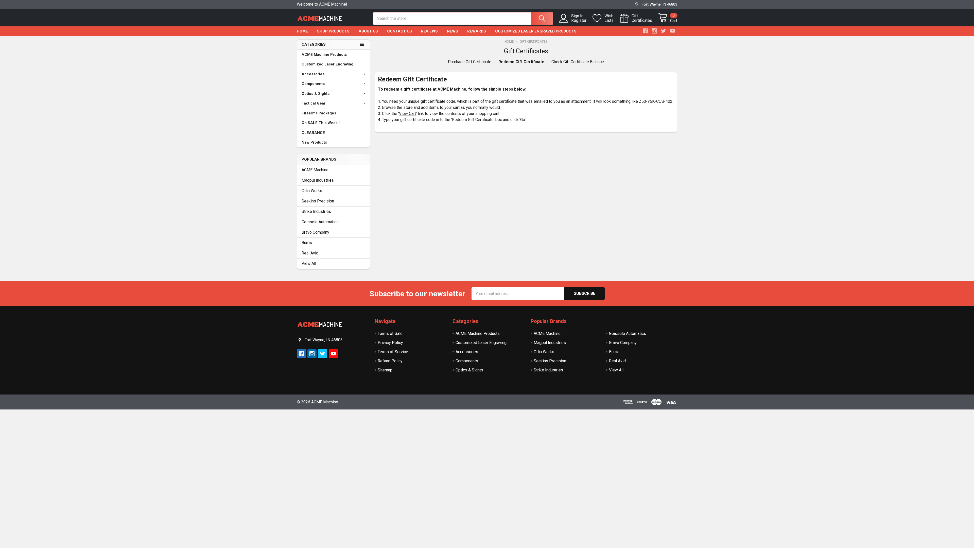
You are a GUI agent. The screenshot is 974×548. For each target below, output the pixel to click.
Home (302, 31)
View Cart (407, 113)
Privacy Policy (390, 342)
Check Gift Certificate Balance (577, 61)
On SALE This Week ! (321, 123)
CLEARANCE (313, 132)
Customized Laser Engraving (327, 64)
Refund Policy (390, 360)
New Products (314, 142)
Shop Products (333, 31)
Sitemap (385, 370)
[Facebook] (645, 31)
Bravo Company (315, 232)
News (452, 31)
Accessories (313, 74)
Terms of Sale (390, 333)
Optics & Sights (315, 93)
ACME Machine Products (324, 54)
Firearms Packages (319, 113)
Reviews (429, 31)
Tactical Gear (313, 103)
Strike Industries (316, 211)
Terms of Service (393, 351)
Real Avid (310, 253)
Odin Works (312, 190)
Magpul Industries (318, 180)
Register (578, 20)
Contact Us (399, 31)
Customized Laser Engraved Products (536, 31)
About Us (368, 31)
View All (309, 263)
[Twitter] (663, 31)
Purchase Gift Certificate (469, 61)
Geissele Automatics (320, 221)
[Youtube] (672, 31)
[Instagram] (654, 31)
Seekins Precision (318, 201)
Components (313, 83)
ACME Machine (315, 169)
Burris (307, 242)
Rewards (476, 31)
